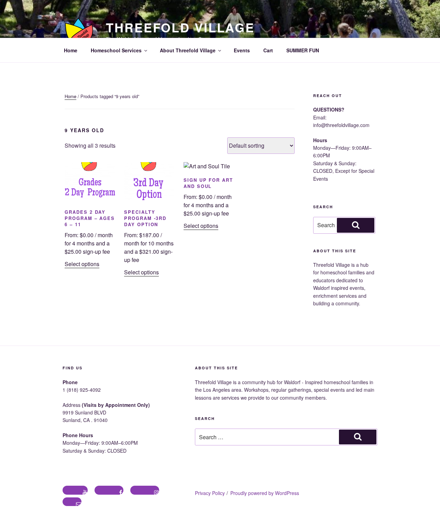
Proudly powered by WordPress (264, 492)
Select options (82, 264)
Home (70, 50)
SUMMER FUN (302, 50)
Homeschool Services (116, 50)
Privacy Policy (210, 492)
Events (242, 50)
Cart (268, 50)
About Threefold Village (188, 50)
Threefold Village (180, 27)
